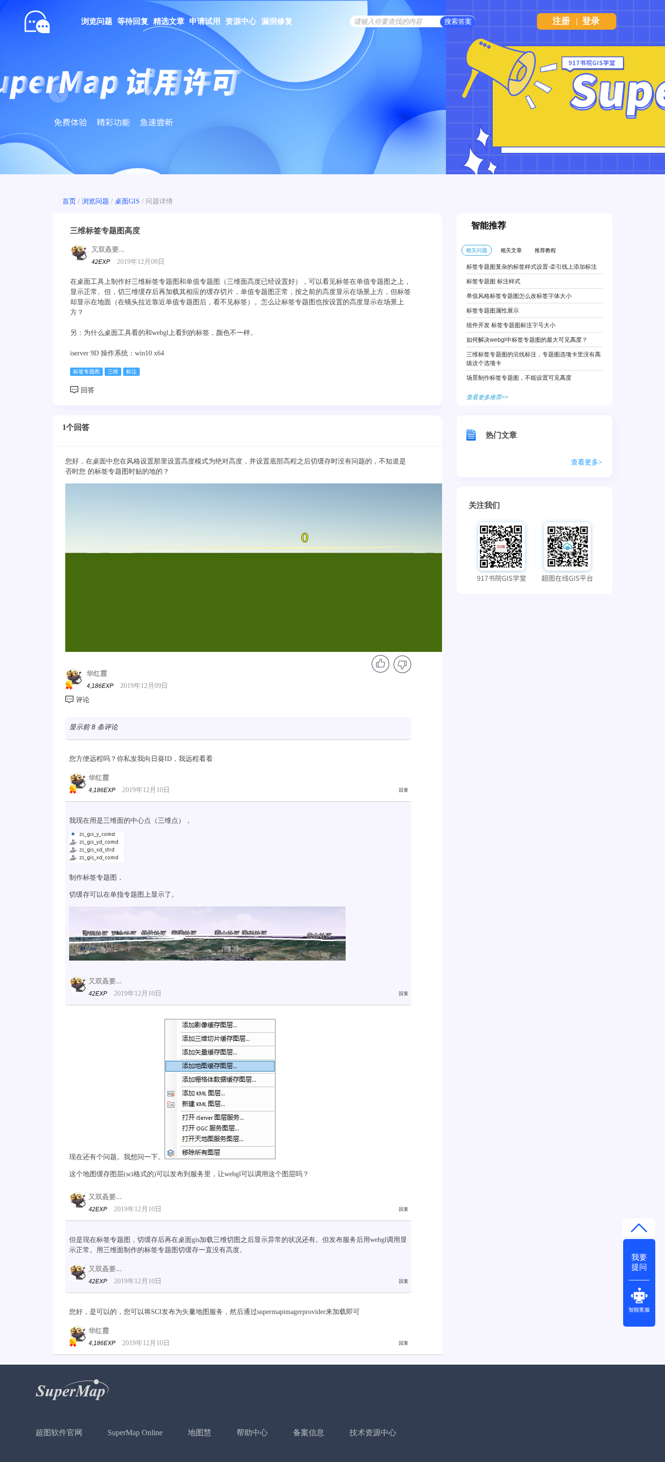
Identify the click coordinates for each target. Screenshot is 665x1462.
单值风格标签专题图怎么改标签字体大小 (519, 296)
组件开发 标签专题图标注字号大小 (510, 325)
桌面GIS (127, 201)
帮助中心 (252, 1432)
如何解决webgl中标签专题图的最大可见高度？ (527, 339)
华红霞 (97, 673)
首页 (69, 201)
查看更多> (586, 462)
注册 (561, 21)
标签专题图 (86, 371)
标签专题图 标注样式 (493, 281)
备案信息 (308, 1432)
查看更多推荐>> (487, 397)
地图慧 (199, 1432)
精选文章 (169, 21)
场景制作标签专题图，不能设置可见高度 (519, 377)
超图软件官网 (59, 1432)
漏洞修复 (277, 21)
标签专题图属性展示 (492, 310)
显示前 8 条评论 (93, 727)
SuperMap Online (135, 1432)
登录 (591, 21)
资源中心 (241, 21)
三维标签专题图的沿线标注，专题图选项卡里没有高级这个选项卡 (533, 359)
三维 (113, 371)
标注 (131, 371)
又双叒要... (108, 249)
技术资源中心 (373, 1432)
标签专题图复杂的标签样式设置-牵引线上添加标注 (531, 266)
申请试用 (205, 21)
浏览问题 (96, 21)
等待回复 (132, 21)
